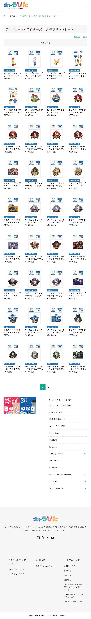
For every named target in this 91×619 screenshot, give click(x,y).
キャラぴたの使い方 (16, 569)
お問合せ (67, 571)
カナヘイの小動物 (57, 426)
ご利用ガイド (69, 566)
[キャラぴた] (16, 5)
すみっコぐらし (56, 412)
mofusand (53, 461)
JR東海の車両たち (57, 419)
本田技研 (53, 440)
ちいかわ (53, 468)
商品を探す (46, 43)
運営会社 (67, 580)
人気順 (84, 37)
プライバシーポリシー (73, 602)
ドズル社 (53, 481)
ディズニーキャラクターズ (61, 474)
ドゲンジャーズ (56, 454)
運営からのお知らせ (44, 566)
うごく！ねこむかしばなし (61, 405)
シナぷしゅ (54, 433)
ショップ (67, 575)
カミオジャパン (56, 488)
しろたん (53, 447)
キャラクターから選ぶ (17, 574)
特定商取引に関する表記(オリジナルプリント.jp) (73, 587)
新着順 (77, 37)
